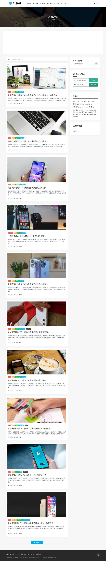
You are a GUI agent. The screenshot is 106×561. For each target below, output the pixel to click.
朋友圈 (91, 110)
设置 (85, 114)
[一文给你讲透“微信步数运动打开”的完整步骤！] (36, 221)
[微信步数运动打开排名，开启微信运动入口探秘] (36, 369)
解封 (74, 114)
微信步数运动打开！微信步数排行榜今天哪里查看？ (29, 332)
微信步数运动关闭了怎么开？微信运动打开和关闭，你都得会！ (33, 95)
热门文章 (63, 3)
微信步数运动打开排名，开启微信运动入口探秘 (27, 380)
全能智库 (8, 554)
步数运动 (22, 91)
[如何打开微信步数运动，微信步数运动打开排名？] (36, 130)
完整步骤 (11, 232)
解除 (79, 114)
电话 (80, 112)
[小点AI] (15, 3)
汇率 (77, 112)
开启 (13, 280)
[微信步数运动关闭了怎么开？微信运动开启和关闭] (36, 272)
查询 (74, 112)
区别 (88, 101)
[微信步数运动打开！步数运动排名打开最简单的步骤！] (36, 417)
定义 (89, 104)
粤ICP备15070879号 (23, 557)
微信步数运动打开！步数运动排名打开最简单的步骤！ (30, 428)
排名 (17, 138)
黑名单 (76, 116)
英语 (94, 112)
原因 (91, 101)
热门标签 (38, 554)
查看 (17, 329)
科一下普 (56, 3)
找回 (74, 110)
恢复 (86, 107)
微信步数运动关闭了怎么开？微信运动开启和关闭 (28, 284)
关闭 (10, 91)
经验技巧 (35, 3)
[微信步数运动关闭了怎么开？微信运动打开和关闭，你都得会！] (36, 85)
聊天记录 (90, 112)
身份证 (91, 114)
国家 (78, 104)
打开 (17, 91)
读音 (88, 114)
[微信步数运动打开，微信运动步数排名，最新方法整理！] (36, 508)
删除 (85, 101)
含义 (74, 104)
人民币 (78, 101)
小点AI (17, 557)
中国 (74, 101)
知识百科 (49, 3)
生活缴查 (42, 3)
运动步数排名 (27, 520)
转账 (74, 116)
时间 (85, 110)
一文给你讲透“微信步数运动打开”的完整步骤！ (27, 236)
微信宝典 (26, 554)
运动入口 (24, 377)
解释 (77, 114)
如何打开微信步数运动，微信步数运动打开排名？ (28, 141)
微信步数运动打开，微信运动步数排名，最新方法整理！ (30, 523)
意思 (90, 107)
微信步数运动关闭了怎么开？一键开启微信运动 (27, 475)
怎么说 (79, 107)
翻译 (86, 112)
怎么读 (83, 107)
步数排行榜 (22, 329)
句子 (94, 101)
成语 (94, 107)
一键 (10, 471)
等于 (83, 112)
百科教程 (28, 3)
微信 (13, 91)
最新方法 (14, 520)
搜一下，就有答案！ (78, 61)
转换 (95, 114)
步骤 (26, 425)
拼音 (77, 110)
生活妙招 (32, 554)
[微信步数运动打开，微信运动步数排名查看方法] (36, 173)
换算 (79, 110)
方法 (82, 110)
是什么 (88, 110)
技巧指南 (20, 554)
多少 (83, 104)
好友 (86, 104)
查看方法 (18, 184)
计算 (82, 114)
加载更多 (37, 542)
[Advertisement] (53, 42)
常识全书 (14, 554)
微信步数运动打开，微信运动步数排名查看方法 (27, 188)
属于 (92, 104)
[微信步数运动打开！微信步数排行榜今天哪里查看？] (36, 321)
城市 (81, 104)
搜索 (96, 63)
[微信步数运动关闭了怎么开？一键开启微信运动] (36, 460)
